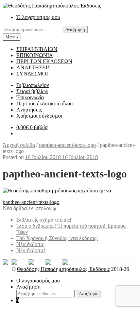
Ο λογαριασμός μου (38, 280)
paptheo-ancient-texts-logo (67, 145)
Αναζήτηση (75, 29)
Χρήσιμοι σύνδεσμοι (39, 116)
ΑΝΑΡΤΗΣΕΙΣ (33, 67)
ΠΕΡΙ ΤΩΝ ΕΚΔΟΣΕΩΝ (44, 61)
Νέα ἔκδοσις (30, 244)
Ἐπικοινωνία (30, 97)
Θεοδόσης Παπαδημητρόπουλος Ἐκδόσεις (63, 269)
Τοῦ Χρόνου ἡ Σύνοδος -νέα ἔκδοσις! (57, 238)
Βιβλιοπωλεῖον (32, 85)
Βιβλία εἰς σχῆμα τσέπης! (43, 220)
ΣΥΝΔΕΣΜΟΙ (32, 73)
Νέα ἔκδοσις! (31, 250)
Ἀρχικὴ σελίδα (19, 145)
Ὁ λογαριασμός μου (38, 17)
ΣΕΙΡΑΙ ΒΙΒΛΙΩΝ (36, 49)
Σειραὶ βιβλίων (32, 91)
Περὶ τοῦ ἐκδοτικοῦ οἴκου (44, 103)
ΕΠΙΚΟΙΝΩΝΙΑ (34, 55)
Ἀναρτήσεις (29, 110)
